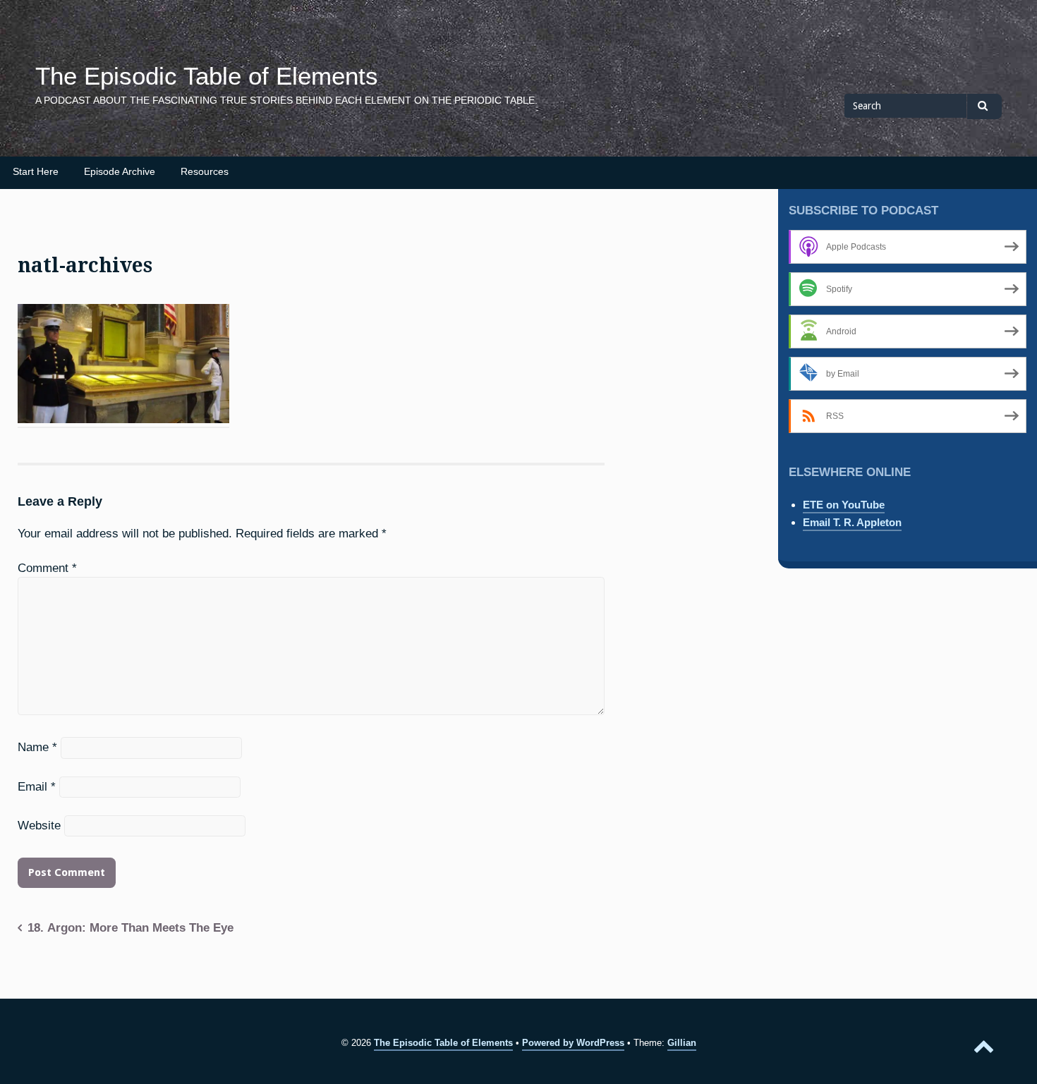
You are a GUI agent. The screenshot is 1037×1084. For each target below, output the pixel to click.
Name (37, 747)
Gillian (681, 1042)
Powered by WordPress (573, 1042)
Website (39, 825)
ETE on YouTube (844, 505)
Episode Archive (119, 171)
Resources (205, 171)
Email (37, 786)
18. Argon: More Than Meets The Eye (131, 927)
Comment (47, 567)
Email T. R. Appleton (852, 522)
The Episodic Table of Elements (206, 76)
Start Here (36, 171)
